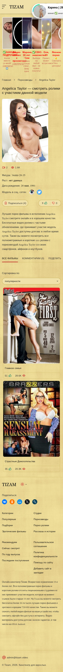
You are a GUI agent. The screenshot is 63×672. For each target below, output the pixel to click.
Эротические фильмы (14, 531)
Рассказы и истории (44, 531)
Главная (6, 80)
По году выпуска (11, 554)
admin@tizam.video (17, 657)
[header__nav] (4, 7)
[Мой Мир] (19, 501)
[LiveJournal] (34, 501)
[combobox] (31, 281)
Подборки (7, 525)
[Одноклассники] (12, 501)
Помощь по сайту (43, 562)
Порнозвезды (25, 80)
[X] (27, 501)
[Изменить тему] (23, 484)
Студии (37, 513)
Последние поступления (15, 560)
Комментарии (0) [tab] (33, 258)
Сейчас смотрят (11, 548)
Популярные (9, 519)
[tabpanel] (31, 367)
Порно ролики (41, 525)
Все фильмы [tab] (10, 258)
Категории (7, 513)
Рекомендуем (9, 542)
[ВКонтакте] (4, 501)
